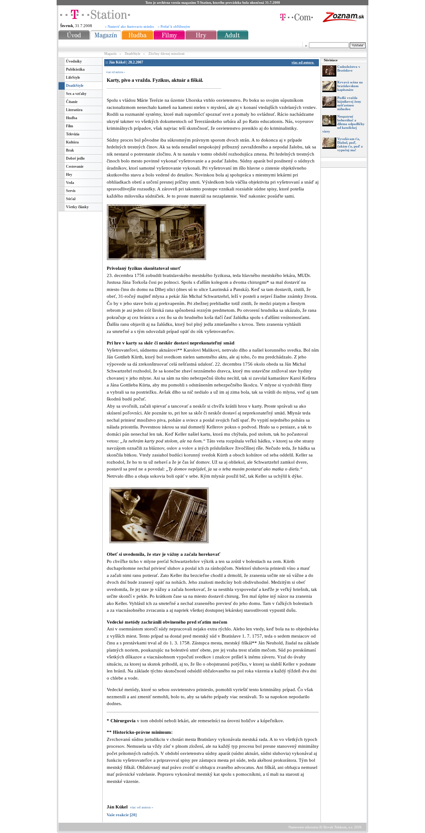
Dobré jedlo (75, 158)
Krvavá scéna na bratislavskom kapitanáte (350, 85)
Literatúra (74, 110)
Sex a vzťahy (76, 93)
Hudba (71, 118)
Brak (70, 150)
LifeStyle (73, 77)
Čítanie (71, 102)
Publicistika (75, 69)
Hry (69, 174)
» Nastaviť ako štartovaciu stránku (129, 26)
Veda (70, 182)
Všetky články (77, 207)
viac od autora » (115, 72)
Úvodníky (74, 61)
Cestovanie (74, 166)
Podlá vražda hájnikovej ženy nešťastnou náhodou (349, 103)
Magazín (111, 53)
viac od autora (303, 62)
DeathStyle (132, 53)
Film (69, 126)
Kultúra (72, 142)
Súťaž (71, 199)
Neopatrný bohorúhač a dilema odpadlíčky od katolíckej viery (343, 124)
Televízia (72, 134)
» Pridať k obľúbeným (174, 26)
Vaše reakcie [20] (122, 814)
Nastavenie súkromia (303, 827)
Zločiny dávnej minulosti (166, 53)
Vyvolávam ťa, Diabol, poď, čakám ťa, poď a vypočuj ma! (350, 144)
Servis (71, 191)
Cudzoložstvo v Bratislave (348, 68)
